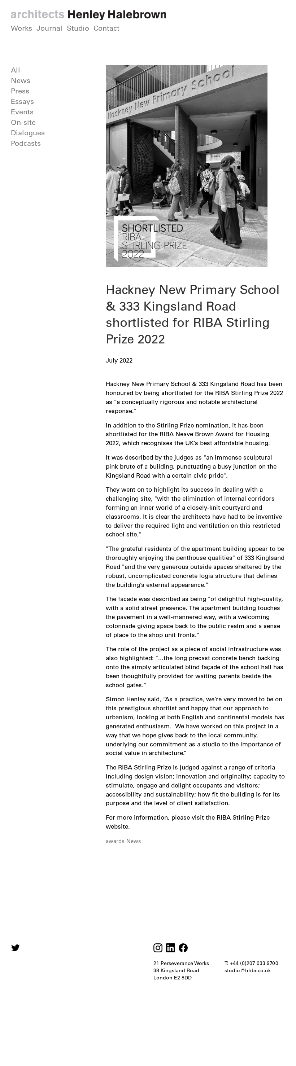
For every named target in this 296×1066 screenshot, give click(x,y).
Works (21, 28)
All (15, 70)
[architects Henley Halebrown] (88, 15)
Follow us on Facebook (183, 947)
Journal (49, 28)
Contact (106, 28)
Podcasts (26, 143)
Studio (78, 28)
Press (20, 91)
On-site (23, 122)
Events (22, 112)
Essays (22, 101)
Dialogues (28, 132)
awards (115, 841)
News (20, 80)
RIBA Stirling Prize (243, 817)
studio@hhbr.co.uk (248, 970)
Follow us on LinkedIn (170, 947)
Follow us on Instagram (15, 947)
